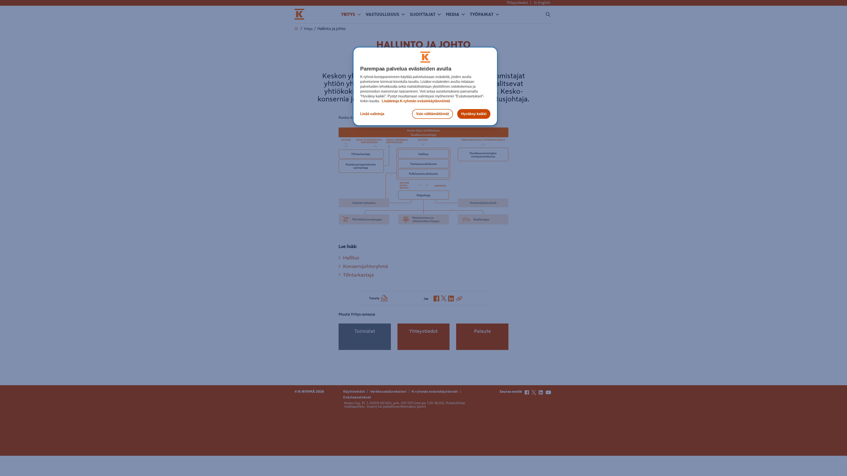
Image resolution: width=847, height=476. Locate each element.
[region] (425, 86)
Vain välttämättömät (432, 114)
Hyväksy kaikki (473, 114)
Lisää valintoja (372, 114)
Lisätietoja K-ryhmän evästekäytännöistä (415, 101)
